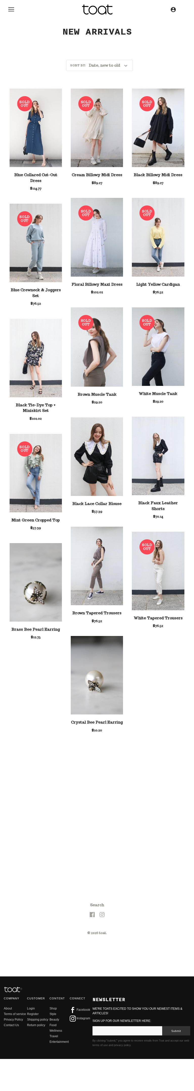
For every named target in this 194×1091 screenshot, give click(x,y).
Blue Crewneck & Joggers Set (36, 292)
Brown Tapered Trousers (97, 612)
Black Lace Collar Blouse (97, 503)
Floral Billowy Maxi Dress (97, 284)
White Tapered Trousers (158, 618)
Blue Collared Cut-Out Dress (35, 177)
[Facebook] (92, 805)
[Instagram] (102, 805)
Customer (36, 889)
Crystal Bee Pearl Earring (97, 722)
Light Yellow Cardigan (158, 284)
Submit (176, 922)
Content (57, 889)
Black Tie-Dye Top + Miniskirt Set (36, 408)
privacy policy (122, 936)
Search (97, 796)
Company (11, 889)
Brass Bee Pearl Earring (35, 629)
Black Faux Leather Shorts (158, 505)
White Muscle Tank (158, 393)
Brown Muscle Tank (97, 394)
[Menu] (11, 10)
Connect (77, 889)
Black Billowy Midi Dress (158, 174)
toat (102, 824)
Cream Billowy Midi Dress (97, 174)
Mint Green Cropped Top (35, 520)
